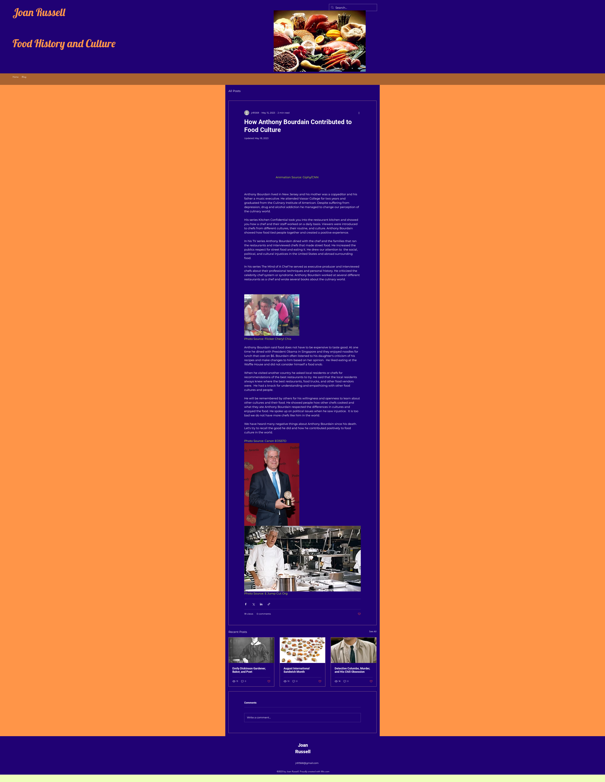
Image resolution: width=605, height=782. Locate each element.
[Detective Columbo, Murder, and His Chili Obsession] (353, 657)
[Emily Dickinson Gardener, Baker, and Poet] (251, 657)
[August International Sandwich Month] (302, 657)
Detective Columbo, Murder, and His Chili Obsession (352, 677)
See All (373, 638)
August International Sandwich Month (297, 677)
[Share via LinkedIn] (261, 611)
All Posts (234, 91)
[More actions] (359, 113)
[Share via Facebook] (245, 611)
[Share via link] (268, 611)
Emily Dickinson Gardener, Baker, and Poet (249, 677)
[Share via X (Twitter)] (253, 611)
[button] (302, 167)
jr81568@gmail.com (307, 770)
